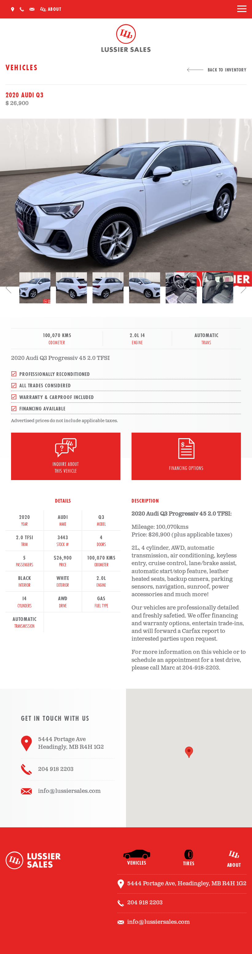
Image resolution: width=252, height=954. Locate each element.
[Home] (126, 39)
